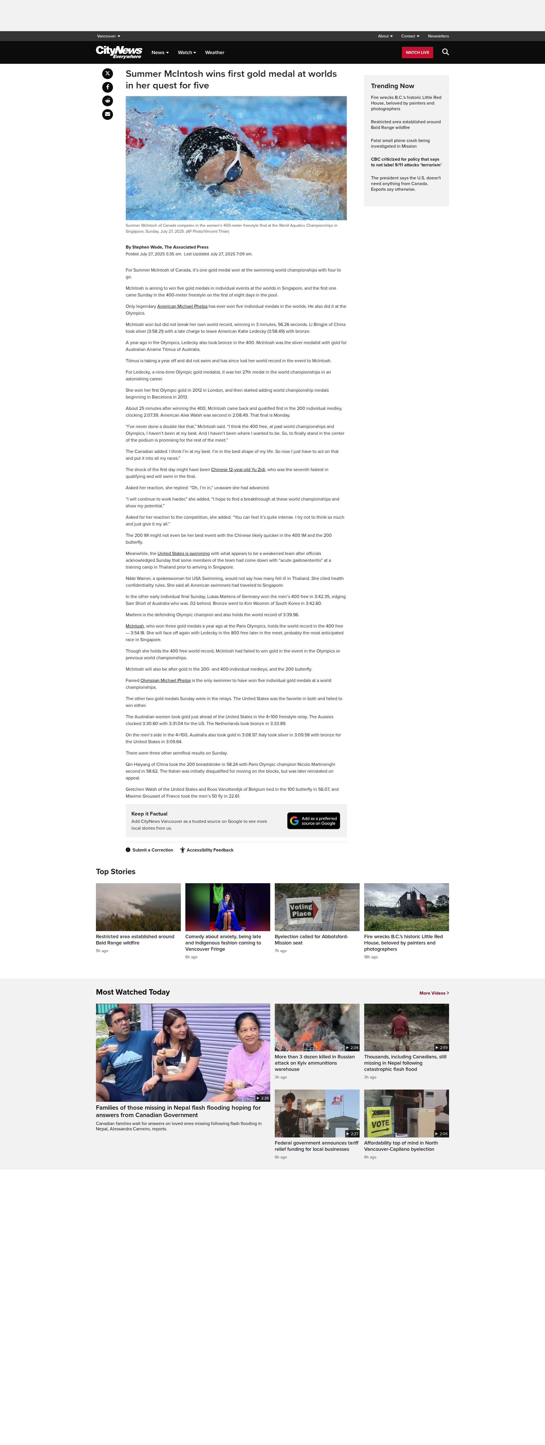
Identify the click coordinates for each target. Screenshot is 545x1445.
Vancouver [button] (106, 36)
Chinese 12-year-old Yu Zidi (238, 470)
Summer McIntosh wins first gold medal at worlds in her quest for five (231, 79)
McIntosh (135, 626)
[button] (385, 36)
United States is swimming (184, 553)
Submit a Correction (153, 850)
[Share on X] (107, 73)
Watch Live (417, 52)
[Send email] (107, 114)
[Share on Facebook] (107, 87)
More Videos (433, 993)
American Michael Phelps (182, 306)
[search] (445, 52)
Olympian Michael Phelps (166, 680)
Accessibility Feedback (210, 850)
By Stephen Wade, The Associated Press (167, 247)
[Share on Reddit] (107, 101)
